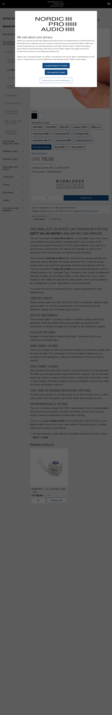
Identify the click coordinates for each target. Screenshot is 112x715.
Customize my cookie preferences (56, 80)
